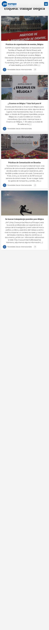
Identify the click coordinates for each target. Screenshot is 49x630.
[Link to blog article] (24, 28)
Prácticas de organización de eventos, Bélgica (24, 44)
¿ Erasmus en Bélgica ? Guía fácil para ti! (24, 103)
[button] (46, 4)
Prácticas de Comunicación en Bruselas (24, 162)
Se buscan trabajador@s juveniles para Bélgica (24, 219)
